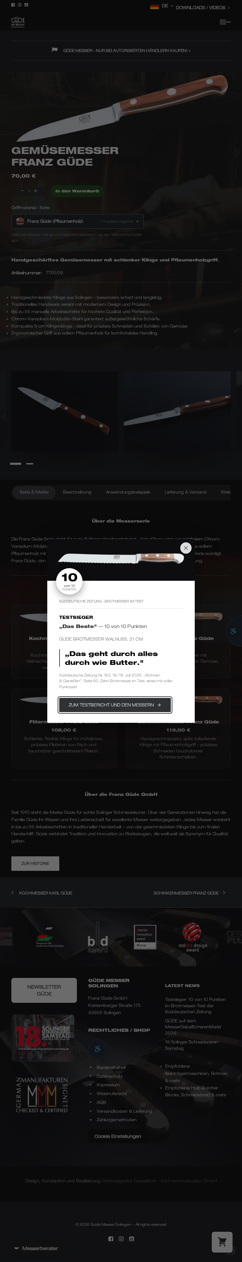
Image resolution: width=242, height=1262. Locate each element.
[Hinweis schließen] (186, 548)
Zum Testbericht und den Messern (111, 704)
